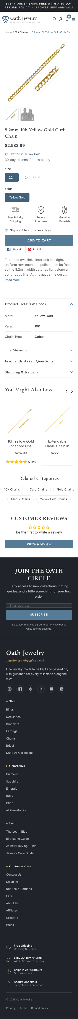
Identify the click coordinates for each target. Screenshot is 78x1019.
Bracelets (12, 724)
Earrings (11, 731)
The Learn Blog (16, 831)
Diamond (12, 774)
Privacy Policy (58, 624)
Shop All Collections (19, 752)
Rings (10, 709)
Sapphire (12, 781)
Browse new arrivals (54, 7)
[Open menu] (73, 19)
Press (10, 925)
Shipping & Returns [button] (21, 372)
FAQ (9, 896)
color (8, 188)
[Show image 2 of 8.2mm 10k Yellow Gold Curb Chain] (12, 114)
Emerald (11, 788)
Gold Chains (65, 489)
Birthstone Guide (17, 838)
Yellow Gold (17, 197)
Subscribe (39, 614)
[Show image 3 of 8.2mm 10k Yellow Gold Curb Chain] (27, 114)
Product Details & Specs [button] (25, 304)
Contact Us (13, 874)
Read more (12, 280)
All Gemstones (16, 810)
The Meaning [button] (16, 350)
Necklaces (13, 717)
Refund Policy (39, 1008)
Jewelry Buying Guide (21, 846)
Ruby (9, 795)
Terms (23, 1008)
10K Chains (21, 32)
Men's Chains (20, 499)
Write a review (39, 544)
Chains (11, 738)
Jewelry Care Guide (20, 853)
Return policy (39, 160)
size (8, 169)
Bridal (10, 745)
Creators (12, 917)
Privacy (11, 1008)
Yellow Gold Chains (53, 499)
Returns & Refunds (19, 888)
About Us (12, 903)
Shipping (12, 881)
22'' (12, 177)
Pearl (9, 803)
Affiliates (12, 910)
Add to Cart (39, 240)
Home (8, 32)
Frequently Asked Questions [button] (29, 361)
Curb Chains (38, 489)
